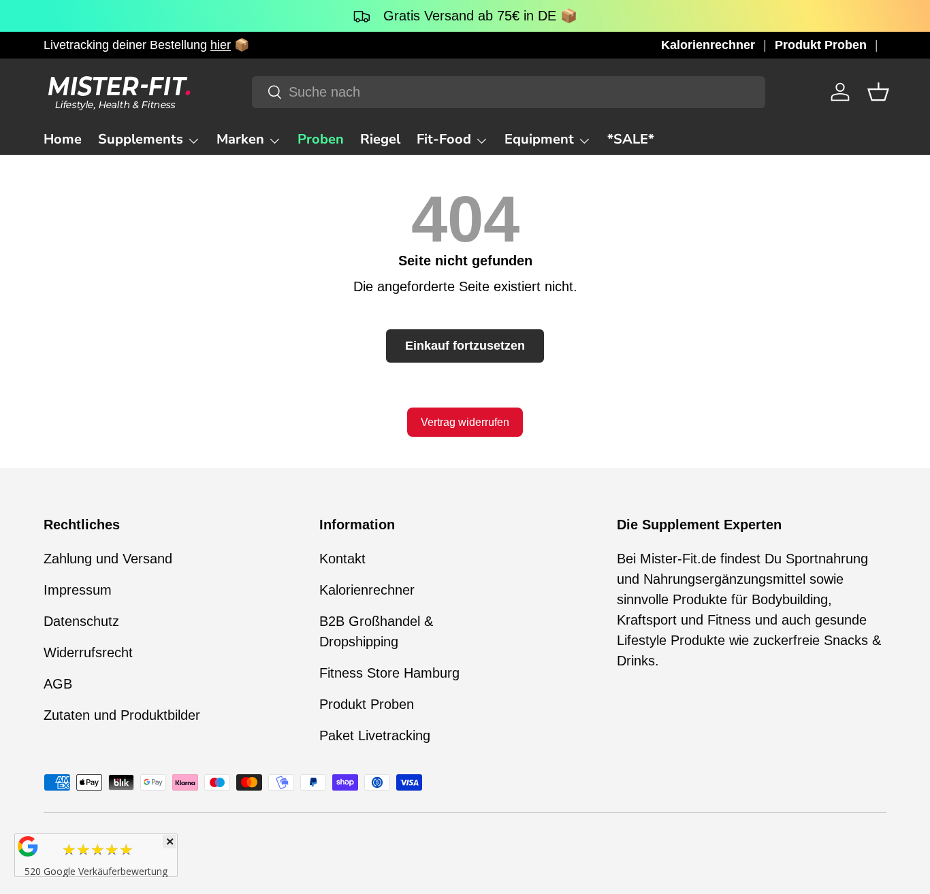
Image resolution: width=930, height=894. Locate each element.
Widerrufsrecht (88, 652)
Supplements (140, 139)
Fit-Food (444, 139)
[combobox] (508, 92)
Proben (321, 139)
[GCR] (28, 846)
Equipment (539, 139)
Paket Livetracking (374, 735)
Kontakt (342, 558)
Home (63, 139)
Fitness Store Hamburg (389, 672)
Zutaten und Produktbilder (122, 715)
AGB (58, 683)
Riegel (380, 139)
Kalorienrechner (708, 45)
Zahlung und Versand (108, 558)
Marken (240, 139)
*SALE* (630, 139)
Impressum (78, 589)
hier (220, 45)
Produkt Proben (821, 45)
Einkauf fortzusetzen (465, 345)
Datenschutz (81, 621)
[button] (878, 92)
